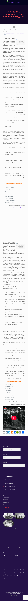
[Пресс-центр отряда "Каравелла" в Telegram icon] (17, 595)
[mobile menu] (26, 2)
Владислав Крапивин (10, 486)
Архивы (5, 446)
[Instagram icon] (14, 595)
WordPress (19, 593)
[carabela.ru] (14, 2)
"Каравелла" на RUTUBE (10, 489)
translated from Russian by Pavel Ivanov (17, 207)
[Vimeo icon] (11, 595)
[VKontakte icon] (16, 595)
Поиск (5, 462)
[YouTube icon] (13, 595)
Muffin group (16, 592)
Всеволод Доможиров (15, 30)
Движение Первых (9, 483)
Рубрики (5, 454)
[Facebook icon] (10, 595)
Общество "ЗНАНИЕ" (9, 476)
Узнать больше (6, 507)
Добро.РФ (7, 480)
